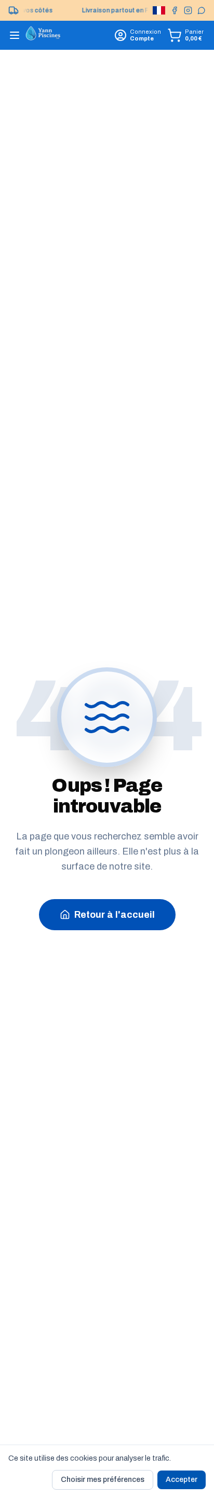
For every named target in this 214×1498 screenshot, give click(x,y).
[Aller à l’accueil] (43, 35)
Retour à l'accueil (114, 914)
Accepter (181, 1479)
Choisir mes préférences (102, 1479)
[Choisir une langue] (159, 10)
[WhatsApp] (201, 10)
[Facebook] (174, 10)
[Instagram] (188, 10)
